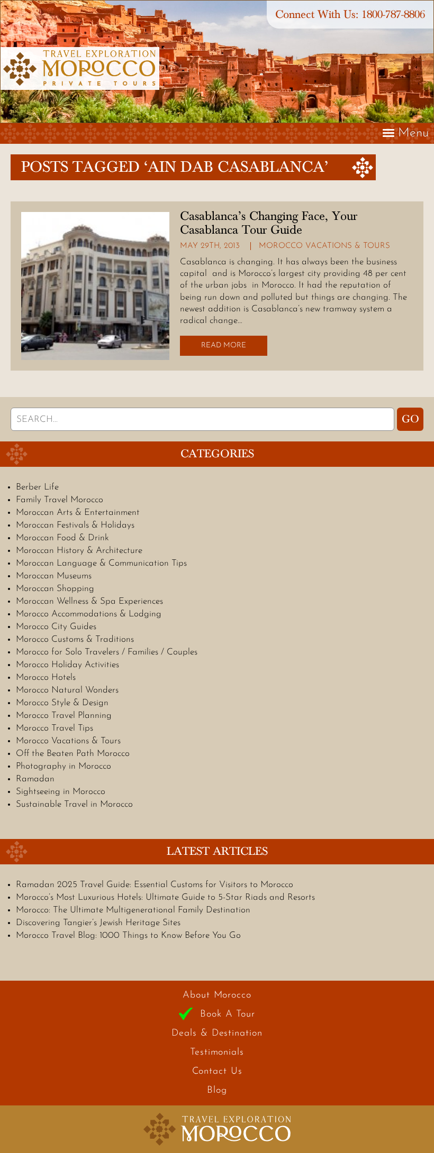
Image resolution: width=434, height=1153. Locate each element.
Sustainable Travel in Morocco (74, 804)
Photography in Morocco (63, 766)
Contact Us (217, 1071)
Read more (223, 345)
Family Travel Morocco (59, 499)
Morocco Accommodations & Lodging (88, 614)
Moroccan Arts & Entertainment (78, 512)
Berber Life (37, 487)
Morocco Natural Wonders (67, 690)
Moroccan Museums (54, 575)
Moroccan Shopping (55, 588)
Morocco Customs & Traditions (75, 639)
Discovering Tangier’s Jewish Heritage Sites (98, 922)
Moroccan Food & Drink (62, 537)
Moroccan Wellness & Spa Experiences (89, 601)
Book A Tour (227, 1014)
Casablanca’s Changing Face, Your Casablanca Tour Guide (268, 223)
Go (410, 419)
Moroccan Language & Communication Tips (101, 563)
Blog (217, 1090)
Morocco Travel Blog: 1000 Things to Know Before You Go (128, 935)
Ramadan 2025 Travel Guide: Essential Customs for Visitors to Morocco (154, 884)
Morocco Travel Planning (64, 715)
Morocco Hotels (46, 677)
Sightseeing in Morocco (60, 791)
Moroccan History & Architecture (79, 550)
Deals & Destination (216, 1033)
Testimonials (217, 1052)
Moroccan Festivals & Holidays (75, 525)
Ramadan (35, 778)
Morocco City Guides (56, 626)
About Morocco (217, 995)
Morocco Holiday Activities (67, 664)
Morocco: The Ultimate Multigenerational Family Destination (133, 910)
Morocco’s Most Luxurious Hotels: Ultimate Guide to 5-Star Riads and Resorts (165, 897)
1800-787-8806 (393, 14)
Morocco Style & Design (62, 702)
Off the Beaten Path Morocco (73, 753)
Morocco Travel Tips (54, 728)
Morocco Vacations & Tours (324, 246)
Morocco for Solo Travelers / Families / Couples (106, 652)
